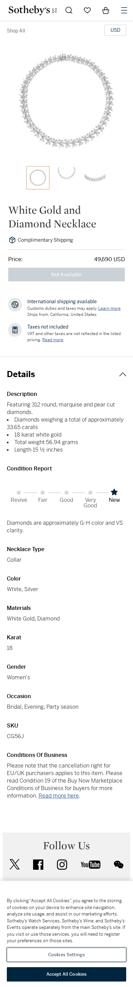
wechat (118, 864)
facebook (38, 864)
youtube (91, 865)
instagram (62, 864)
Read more (52, 340)
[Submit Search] (68, 10)
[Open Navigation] (124, 10)
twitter (15, 864)
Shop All (16, 31)
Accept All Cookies (66, 974)
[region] (66, 934)
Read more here (59, 795)
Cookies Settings (66, 955)
